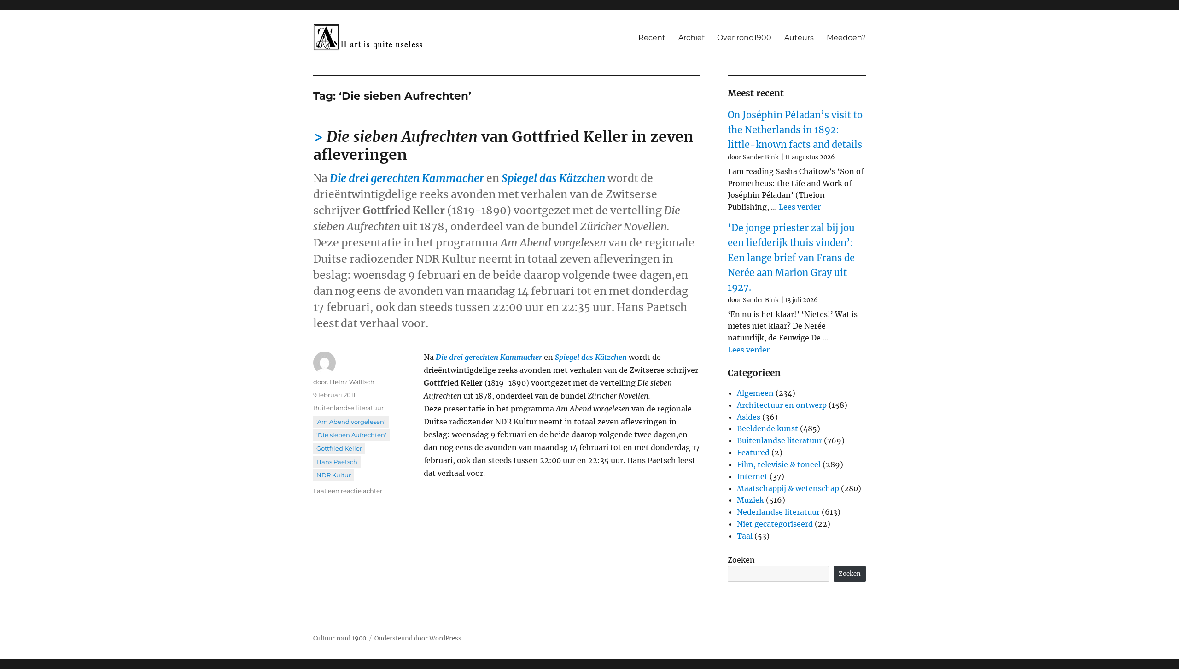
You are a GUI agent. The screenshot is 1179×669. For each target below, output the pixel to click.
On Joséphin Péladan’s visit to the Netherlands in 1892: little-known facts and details (795, 130)
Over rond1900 (744, 37)
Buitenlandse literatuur (348, 407)
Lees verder (800, 206)
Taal (745, 535)
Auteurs (799, 37)
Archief (691, 37)
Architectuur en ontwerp (782, 405)
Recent (651, 37)
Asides (748, 417)
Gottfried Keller (339, 448)
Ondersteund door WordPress (417, 638)
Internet (752, 476)
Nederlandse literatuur (778, 511)
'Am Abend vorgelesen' (350, 421)
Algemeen (755, 393)
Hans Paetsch (336, 461)
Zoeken (741, 559)
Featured (753, 452)
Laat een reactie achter (347, 490)
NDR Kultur (333, 475)
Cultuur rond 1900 (339, 638)
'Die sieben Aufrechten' (351, 435)
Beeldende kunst (767, 428)
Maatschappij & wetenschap (788, 488)
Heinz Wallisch (352, 382)
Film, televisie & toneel (779, 464)
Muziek (750, 500)
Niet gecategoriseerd (775, 523)
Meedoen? (846, 37)
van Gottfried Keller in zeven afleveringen (503, 146)
